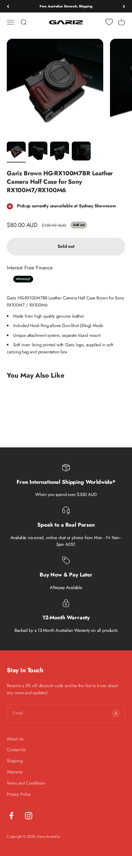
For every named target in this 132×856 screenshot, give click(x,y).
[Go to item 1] (16, 152)
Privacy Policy (19, 794)
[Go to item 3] (59, 152)
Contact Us (16, 749)
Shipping (14, 761)
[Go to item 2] (37, 152)
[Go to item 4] (81, 152)
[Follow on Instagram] (28, 815)
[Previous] (8, 6)
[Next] (124, 6)
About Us (15, 739)
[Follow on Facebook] (11, 815)
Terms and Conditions (26, 783)
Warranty (14, 772)
